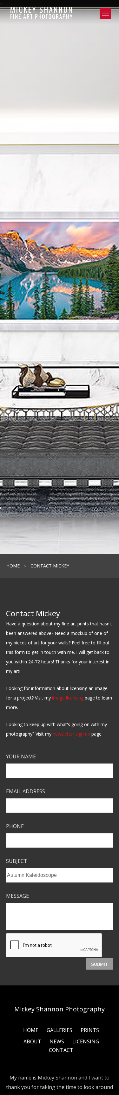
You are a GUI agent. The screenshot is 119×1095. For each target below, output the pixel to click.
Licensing (85, 1041)
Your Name (21, 756)
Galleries (59, 1030)
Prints (90, 1030)
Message (17, 895)
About (32, 1041)
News (57, 1041)
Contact (61, 1050)
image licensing (67, 698)
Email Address (25, 791)
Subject (16, 861)
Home (13, 566)
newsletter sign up (71, 734)
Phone (15, 826)
